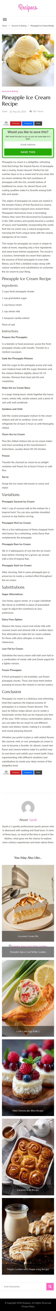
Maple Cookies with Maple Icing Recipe (28, 1269)
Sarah (4, 111)
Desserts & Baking (10, 91)
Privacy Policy (28, 1306)
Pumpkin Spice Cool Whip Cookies (28, 952)
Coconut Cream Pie (28, 936)
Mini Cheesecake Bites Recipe (28, 1110)
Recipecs (26, 1303)
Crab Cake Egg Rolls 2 (28, 1031)
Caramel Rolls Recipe (28, 1190)
